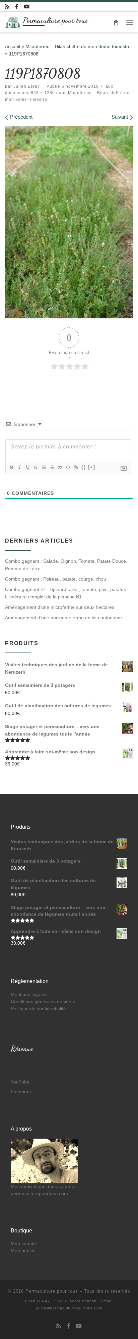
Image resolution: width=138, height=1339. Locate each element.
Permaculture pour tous (51, 1291)
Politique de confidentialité (38, 1008)
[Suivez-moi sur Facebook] (16, 6)
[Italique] (19, 467)
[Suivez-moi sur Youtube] (26, 6)
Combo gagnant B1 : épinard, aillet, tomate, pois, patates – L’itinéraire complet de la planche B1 (67, 593)
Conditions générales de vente (43, 1001)
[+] (91, 467)
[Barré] (35, 467)
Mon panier (23, 1250)
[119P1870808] (69, 222)
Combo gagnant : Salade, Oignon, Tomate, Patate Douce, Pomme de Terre (66, 564)
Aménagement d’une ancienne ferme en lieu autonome (63, 617)
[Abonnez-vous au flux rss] (7, 6)
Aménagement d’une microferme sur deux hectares (59, 607)
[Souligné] (27, 467)
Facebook (21, 1091)
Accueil (12, 46)
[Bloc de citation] (60, 467)
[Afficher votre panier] (116, 22)
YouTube (20, 1082)
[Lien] (76, 467)
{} (83, 467)
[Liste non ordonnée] (52, 467)
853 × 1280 (42, 92)
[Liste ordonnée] (44, 467)
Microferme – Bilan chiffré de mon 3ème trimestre (78, 46)
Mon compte (24, 1243)
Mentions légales (29, 994)
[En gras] (11, 467)
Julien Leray (26, 86)
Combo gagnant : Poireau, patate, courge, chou (55, 579)
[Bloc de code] (68, 467)
